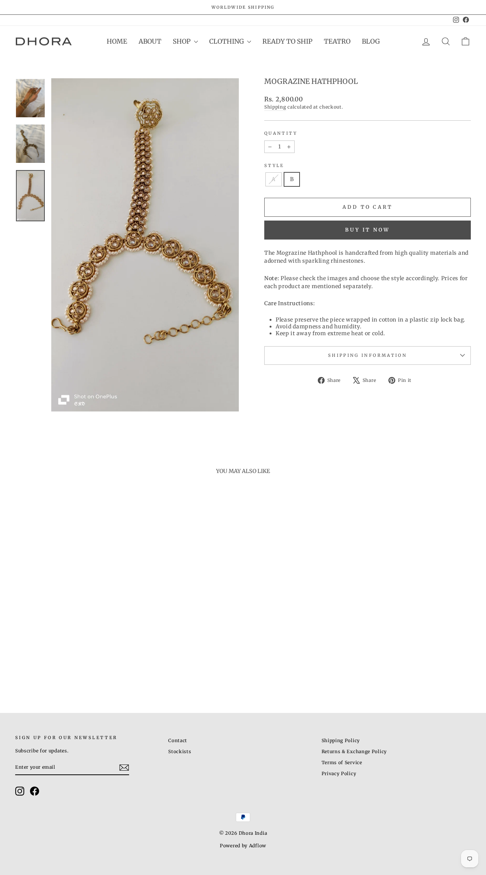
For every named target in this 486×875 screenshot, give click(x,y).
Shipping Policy (341, 740)
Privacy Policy (339, 773)
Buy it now (367, 230)
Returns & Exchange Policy (354, 751)
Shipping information (367, 355)
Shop (182, 41)
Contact (177, 740)
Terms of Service (342, 762)
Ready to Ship (287, 41)
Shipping (275, 107)
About (150, 41)
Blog (371, 41)
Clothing (227, 41)
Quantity (280, 133)
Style (274, 165)
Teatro (337, 41)
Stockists (179, 751)
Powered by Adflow (243, 845)
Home (117, 41)
